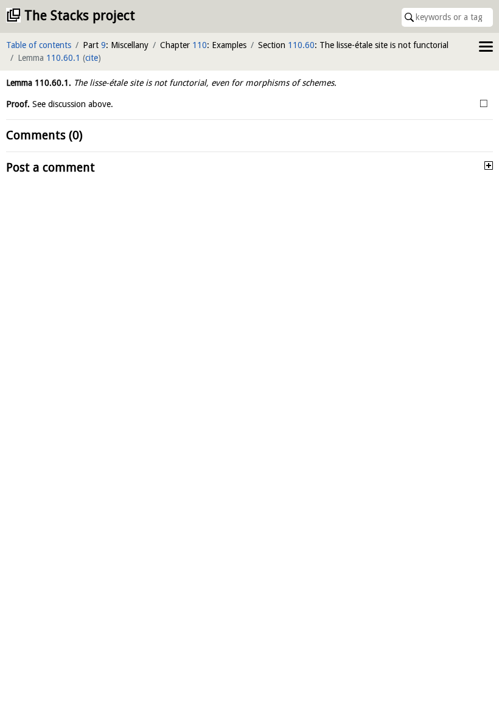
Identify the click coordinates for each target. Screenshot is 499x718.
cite (91, 58)
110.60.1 (63, 58)
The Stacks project (79, 15)
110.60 (301, 45)
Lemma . (38, 83)
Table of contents (38, 45)
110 (199, 45)
